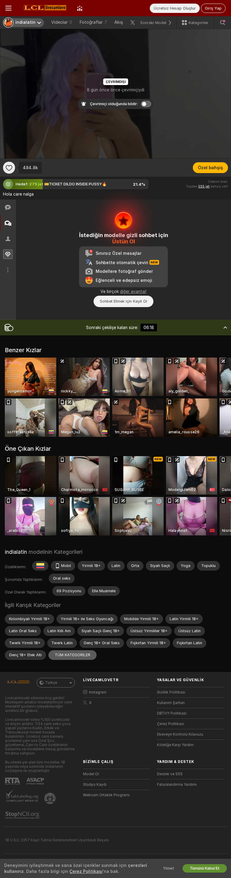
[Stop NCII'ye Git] (23, 815)
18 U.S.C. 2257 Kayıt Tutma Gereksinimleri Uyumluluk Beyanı (57, 840)
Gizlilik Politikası (171, 692)
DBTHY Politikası (171, 713)
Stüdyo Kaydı (94, 784)
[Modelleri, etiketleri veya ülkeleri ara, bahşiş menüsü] (222, 22)
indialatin (16, 552)
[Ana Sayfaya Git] (44, 8)
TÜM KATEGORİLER (72, 655)
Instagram (97, 692)
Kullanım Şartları (171, 703)
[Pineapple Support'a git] (50, 798)
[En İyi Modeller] (80, 8)
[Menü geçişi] (8, 8)
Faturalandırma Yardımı (177, 784)
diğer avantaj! (133, 291)
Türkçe (51, 683)
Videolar (61, 22)
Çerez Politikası (170, 724)
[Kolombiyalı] (40, 566)
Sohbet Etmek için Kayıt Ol (123, 301)
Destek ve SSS (170, 774)
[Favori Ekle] (9, 168)
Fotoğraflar (93, 22)
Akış (118, 22)
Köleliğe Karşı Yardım (175, 745)
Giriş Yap (213, 8)
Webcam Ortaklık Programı (106, 795)
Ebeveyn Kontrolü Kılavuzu (180, 734)
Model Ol (91, 774)
